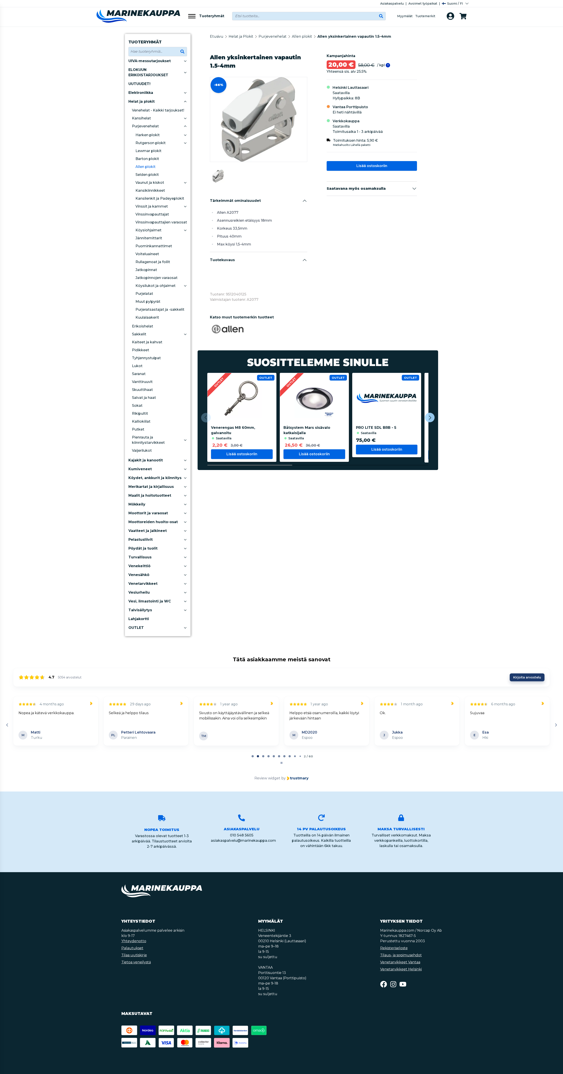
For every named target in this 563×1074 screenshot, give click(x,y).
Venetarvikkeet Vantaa (400, 962)
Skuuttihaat (142, 390)
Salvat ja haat (144, 398)
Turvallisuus (140, 557)
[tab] (252, 756)
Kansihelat (141, 118)
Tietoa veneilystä (136, 962)
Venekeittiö (139, 566)
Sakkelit (139, 334)
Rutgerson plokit (150, 143)
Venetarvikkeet (142, 584)
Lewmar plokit (148, 151)
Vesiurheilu (139, 592)
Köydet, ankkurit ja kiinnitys (154, 478)
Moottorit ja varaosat (148, 513)
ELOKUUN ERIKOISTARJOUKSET (148, 72)
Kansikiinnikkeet (150, 190)
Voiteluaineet (147, 254)
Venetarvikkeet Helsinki (401, 969)
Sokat (137, 405)
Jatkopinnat (146, 270)
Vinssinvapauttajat (152, 214)
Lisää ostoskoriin (371, 166)
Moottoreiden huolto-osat (153, 522)
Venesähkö (138, 575)
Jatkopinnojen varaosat (156, 278)
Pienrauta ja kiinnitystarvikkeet (148, 440)
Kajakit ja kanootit (145, 460)
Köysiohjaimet (148, 230)
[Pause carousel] (281, 763)
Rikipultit (140, 413)
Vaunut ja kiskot (149, 182)
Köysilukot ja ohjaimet (155, 286)
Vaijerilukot (142, 450)
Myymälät (405, 16)
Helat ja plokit (141, 101)
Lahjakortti (138, 619)
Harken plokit (147, 135)
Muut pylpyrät (147, 301)
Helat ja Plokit (241, 36)
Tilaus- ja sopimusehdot (401, 955)
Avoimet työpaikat (422, 4)
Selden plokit (147, 175)
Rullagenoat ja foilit (152, 262)
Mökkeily (136, 504)
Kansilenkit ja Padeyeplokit (159, 198)
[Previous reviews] (7, 725)
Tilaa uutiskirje (134, 955)
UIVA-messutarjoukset (149, 61)
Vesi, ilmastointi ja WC (149, 601)
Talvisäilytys (140, 610)
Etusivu (216, 36)
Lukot (137, 366)
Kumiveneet (140, 469)
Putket (138, 429)
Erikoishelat (142, 326)
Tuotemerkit (425, 16)
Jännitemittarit (148, 238)
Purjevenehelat (145, 126)
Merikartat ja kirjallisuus (151, 487)
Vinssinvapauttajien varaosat (161, 222)
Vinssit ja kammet (151, 206)
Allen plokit (145, 167)
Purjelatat (144, 294)
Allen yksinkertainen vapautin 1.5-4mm (354, 36)
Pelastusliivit (140, 539)
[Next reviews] (556, 725)
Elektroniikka (140, 93)
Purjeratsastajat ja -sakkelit (159, 309)
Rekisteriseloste (394, 948)
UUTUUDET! (139, 84)
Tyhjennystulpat (146, 358)
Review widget (267, 778)
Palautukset (132, 948)
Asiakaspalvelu (392, 4)
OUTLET (136, 628)
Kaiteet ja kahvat (147, 342)
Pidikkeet (140, 350)
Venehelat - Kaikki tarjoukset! (158, 110)
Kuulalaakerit (147, 317)
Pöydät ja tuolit (142, 548)
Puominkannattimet (153, 246)
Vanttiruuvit (142, 382)
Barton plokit (147, 159)
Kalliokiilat (141, 421)
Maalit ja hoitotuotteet (149, 495)
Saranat (139, 374)
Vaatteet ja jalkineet (147, 531)
